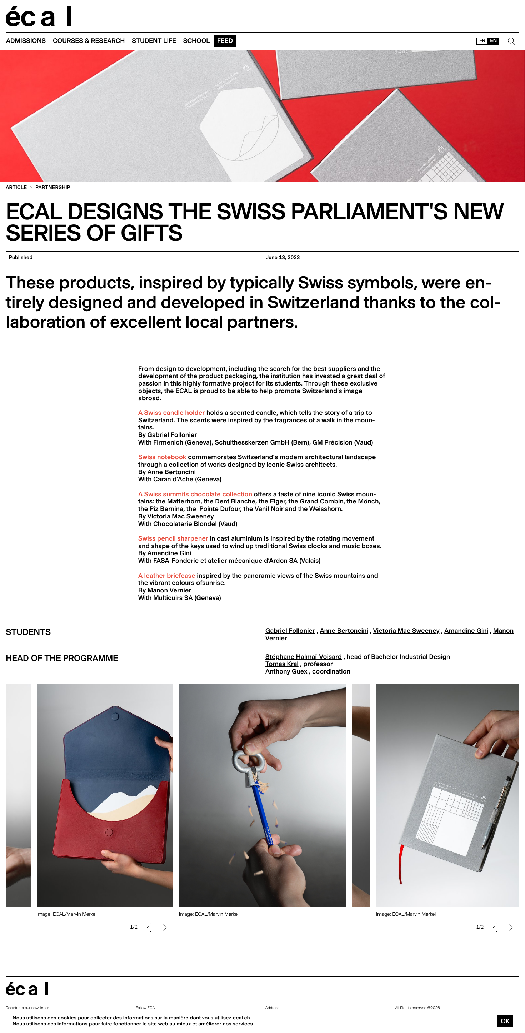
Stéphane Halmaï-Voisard (303, 657)
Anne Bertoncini (344, 631)
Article (16, 187)
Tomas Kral (282, 664)
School (196, 41)
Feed (225, 41)
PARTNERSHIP (52, 187)
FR (482, 41)
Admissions (26, 41)
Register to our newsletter (27, 1007)
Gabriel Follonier (290, 631)
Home (38, 16)
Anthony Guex (286, 671)
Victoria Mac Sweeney (406, 631)
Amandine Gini (466, 631)
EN (493, 41)
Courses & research (89, 41)
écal (27, 988)
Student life (154, 41)
